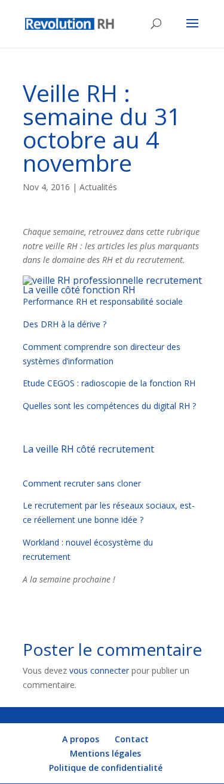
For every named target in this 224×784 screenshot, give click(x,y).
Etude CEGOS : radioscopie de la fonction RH (109, 383)
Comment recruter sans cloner (82, 483)
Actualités (98, 187)
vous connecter (99, 670)
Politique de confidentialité (105, 767)
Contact (132, 739)
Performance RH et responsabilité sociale (103, 301)
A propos (80, 739)
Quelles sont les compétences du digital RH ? (109, 405)
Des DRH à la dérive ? (64, 324)
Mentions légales (105, 753)
